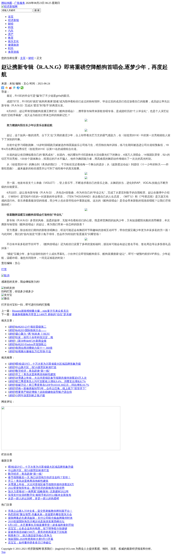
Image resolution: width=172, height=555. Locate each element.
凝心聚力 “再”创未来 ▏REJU (32, 333)
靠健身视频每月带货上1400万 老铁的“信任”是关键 (42, 314)
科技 (10, 27)
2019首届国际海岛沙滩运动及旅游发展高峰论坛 (36, 521)
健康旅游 (13, 44)
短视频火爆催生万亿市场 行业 (33, 351)
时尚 (10, 48)
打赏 (4, 269)
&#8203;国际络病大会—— (30, 330)
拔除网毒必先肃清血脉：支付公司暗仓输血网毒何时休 (40, 517)
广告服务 (19, 3)
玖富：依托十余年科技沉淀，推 (34, 337)
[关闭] (5, 275)
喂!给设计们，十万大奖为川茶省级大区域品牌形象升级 (48, 363)
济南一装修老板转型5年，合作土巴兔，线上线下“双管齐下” (50, 388)
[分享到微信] (22, 87)
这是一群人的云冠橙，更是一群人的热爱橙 (33, 498)
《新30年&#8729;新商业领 (30, 340)
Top (3, 552)
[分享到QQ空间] (6, 87)
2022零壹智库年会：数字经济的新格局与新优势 (36, 487)
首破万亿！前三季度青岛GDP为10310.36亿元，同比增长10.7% (52, 384)
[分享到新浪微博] (10, 87)
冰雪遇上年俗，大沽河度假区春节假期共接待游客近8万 (41, 484)
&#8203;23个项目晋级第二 (30, 326)
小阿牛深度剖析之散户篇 (30, 395)
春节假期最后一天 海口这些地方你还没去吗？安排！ (39, 477)
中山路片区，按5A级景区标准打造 (35, 367)
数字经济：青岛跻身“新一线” (32, 370)
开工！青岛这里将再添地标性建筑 (35, 374)
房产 (10, 34)
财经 (10, 23)
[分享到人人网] (18, 87)
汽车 (10, 30)
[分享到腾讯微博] (14, 87)
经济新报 (13, 20)
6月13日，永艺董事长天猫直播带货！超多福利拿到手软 (41, 525)
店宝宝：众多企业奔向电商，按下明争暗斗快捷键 (37, 528)
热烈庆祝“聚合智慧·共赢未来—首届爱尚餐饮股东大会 (40, 514)
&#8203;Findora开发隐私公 (31, 344)
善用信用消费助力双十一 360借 (33, 347)
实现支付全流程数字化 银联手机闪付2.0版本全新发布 (39, 495)
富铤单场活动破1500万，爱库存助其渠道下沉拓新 (37, 532)
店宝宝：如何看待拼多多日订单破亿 (29, 542)
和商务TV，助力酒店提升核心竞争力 (30, 535)
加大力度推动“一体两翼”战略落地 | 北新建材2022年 (38, 491)
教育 (10, 37)
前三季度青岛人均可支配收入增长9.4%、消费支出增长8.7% (50, 381)
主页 (23, 58)
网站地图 (6, 3)
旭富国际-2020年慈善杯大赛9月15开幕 (30, 539)
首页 (10, 16)
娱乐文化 (13, 41)
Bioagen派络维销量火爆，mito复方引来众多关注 (40, 310)
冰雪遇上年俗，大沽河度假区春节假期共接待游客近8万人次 (51, 377)
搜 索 (36, 10)
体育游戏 (13, 51)
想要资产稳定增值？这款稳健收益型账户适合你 (43, 391)
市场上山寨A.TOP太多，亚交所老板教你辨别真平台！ (40, 510)
